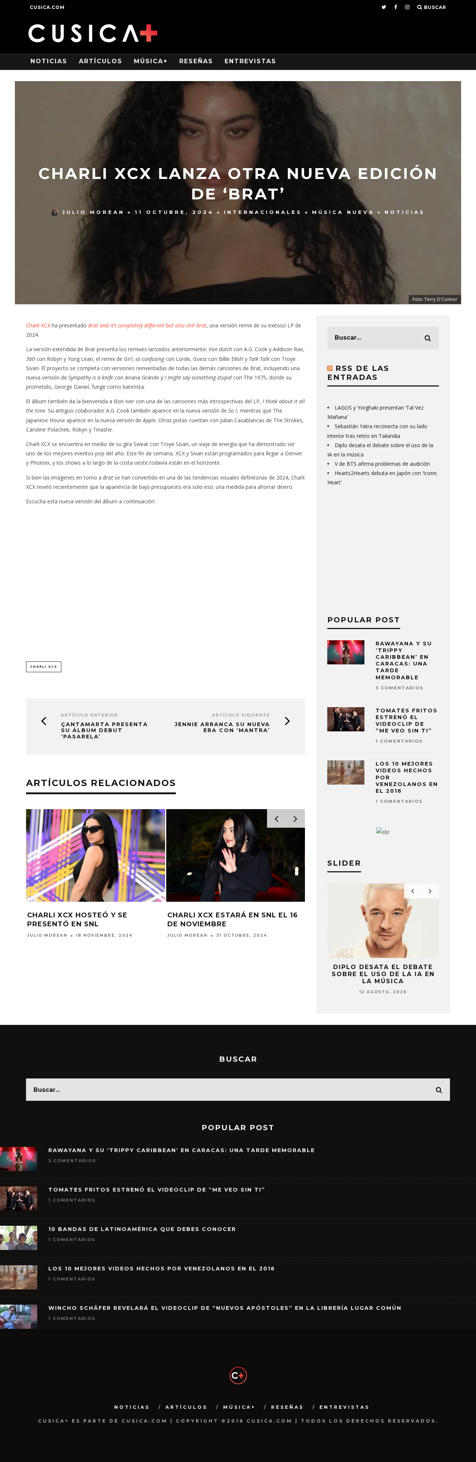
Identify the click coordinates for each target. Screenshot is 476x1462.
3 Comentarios (400, 687)
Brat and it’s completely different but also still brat (147, 325)
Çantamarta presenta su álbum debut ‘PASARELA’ (104, 730)
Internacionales (263, 212)
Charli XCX (38, 325)
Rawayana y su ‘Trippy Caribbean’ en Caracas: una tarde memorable (404, 660)
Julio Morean (93, 212)
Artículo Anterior (89, 715)
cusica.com (47, 7)
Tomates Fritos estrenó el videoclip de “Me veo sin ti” (407, 720)
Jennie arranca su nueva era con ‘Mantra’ (222, 727)
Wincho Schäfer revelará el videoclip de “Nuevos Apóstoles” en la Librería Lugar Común (225, 1308)
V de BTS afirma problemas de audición (382, 463)
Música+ (151, 61)
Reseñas (196, 61)
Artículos (100, 61)
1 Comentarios (399, 741)
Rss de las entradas (358, 373)
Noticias (48, 61)
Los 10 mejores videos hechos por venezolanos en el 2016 (161, 1268)
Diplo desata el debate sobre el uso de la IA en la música (383, 974)
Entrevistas (250, 61)
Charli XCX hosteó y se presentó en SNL (77, 919)
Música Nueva (343, 212)
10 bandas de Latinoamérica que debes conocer (142, 1229)
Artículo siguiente (241, 715)
